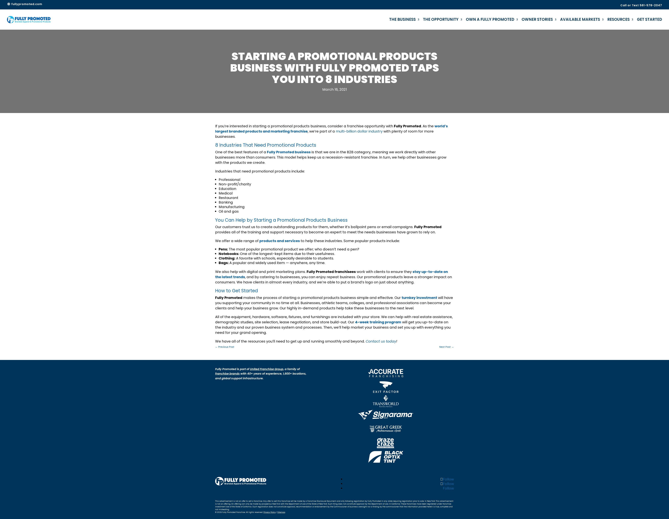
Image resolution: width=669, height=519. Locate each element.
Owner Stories (537, 19)
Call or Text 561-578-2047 (641, 5)
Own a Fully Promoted (490, 19)
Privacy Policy (269, 512)
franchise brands (227, 374)
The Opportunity (441, 19)
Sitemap (281, 512)
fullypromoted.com (26, 4)
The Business (402, 19)
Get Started (649, 19)
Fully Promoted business (289, 152)
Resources (618, 19)
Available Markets (580, 19)
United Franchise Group (266, 369)
